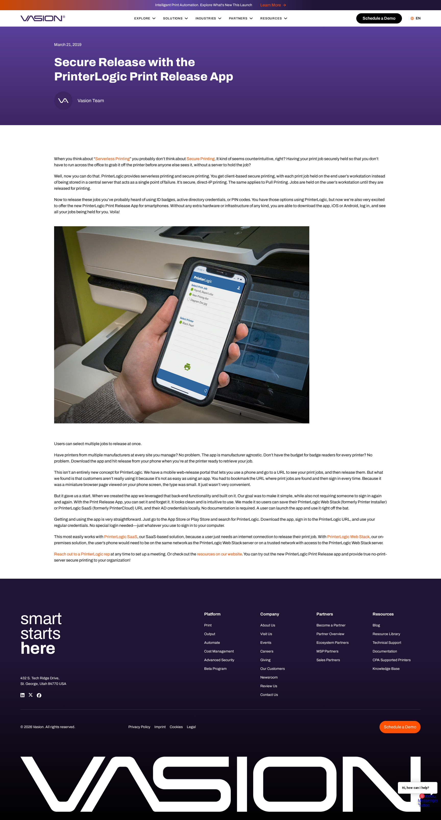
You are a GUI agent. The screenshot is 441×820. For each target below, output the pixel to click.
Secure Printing (201, 159)
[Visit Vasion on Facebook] (39, 695)
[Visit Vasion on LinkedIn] (22, 695)
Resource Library (386, 634)
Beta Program (215, 669)
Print (208, 625)
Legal (191, 727)
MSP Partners (327, 651)
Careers (266, 651)
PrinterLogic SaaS (120, 536)
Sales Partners (328, 660)
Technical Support (387, 643)
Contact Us (269, 695)
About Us (267, 625)
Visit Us (266, 634)
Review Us (268, 686)
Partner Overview (330, 634)
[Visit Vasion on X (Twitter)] (31, 695)
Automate (212, 643)
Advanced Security (219, 660)
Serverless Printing (112, 159)
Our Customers (272, 669)
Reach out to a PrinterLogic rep (82, 554)
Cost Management (219, 651)
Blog (376, 625)
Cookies (176, 727)
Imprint (160, 727)
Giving (265, 660)
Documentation (385, 651)
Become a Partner (331, 625)
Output (209, 634)
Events (265, 643)
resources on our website (219, 554)
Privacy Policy (139, 727)
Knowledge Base (386, 669)
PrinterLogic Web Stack (348, 536)
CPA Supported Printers (392, 660)
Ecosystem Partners (332, 643)
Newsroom (269, 677)
